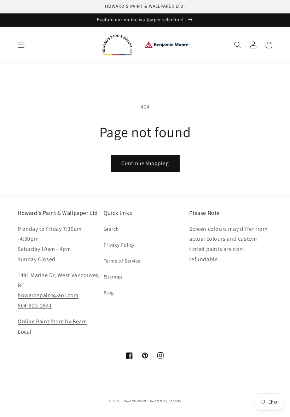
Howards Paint (134, 401)
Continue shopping (145, 163)
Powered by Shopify (164, 401)
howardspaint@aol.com (48, 295)
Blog (109, 292)
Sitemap (113, 277)
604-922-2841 (35, 305)
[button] (21, 45)
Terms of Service (122, 261)
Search (111, 229)
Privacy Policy (119, 245)
